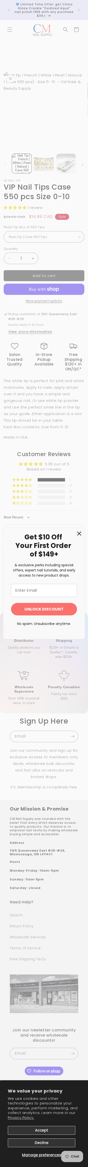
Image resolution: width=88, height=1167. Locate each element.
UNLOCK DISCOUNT (44, 609)
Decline (41, 1142)
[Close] (79, 533)
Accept (41, 1130)
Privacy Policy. (21, 1117)
